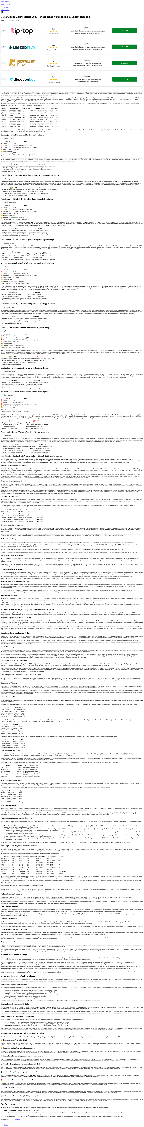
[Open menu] (2, 12)
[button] (124, 30)
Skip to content (5, 1)
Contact (6, 7)
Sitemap (17, 1119)
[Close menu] (1, 1122)
